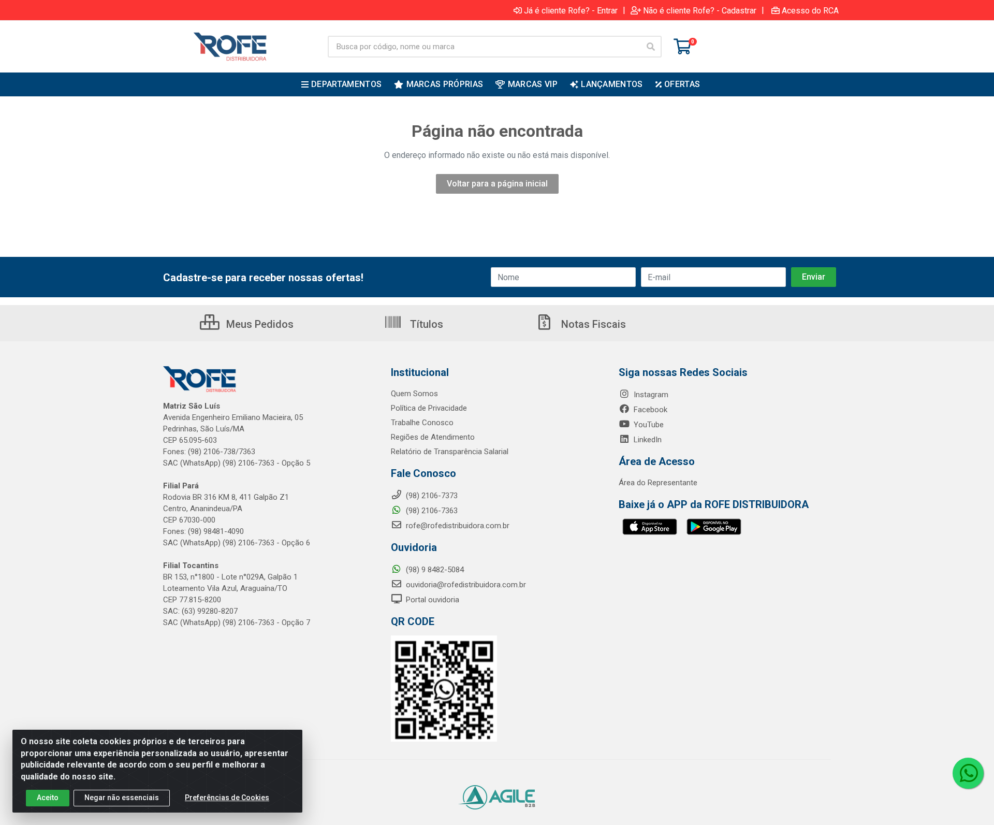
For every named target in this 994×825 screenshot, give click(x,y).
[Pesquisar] (651, 46)
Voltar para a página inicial (497, 184)
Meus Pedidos (259, 324)
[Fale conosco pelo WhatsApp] (968, 773)
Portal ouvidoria (431, 599)
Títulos (425, 324)
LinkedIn (647, 439)
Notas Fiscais (592, 324)
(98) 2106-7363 (431, 510)
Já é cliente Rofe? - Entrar (571, 10)
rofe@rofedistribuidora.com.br (456, 525)
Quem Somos (414, 393)
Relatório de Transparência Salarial (449, 451)
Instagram (650, 394)
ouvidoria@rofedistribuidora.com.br (465, 584)
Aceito (48, 797)
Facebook (649, 409)
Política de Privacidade (429, 408)
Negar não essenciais (121, 797)
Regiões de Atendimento (433, 437)
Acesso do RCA (810, 10)
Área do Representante (658, 482)
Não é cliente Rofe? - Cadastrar (699, 10)
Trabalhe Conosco (422, 422)
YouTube (648, 424)
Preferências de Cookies (227, 797)
